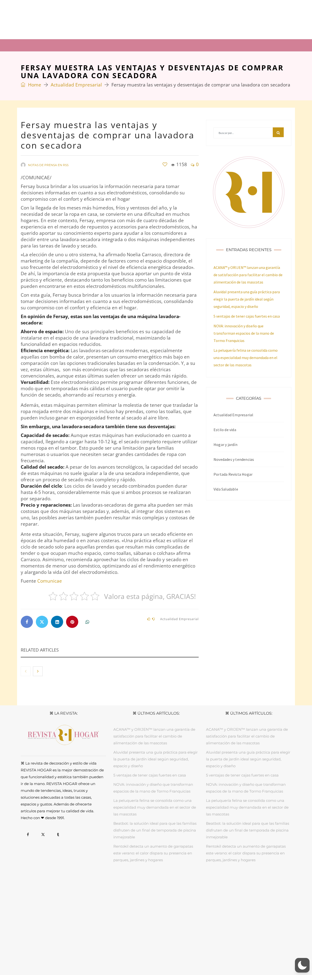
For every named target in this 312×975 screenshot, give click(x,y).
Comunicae (49, 581)
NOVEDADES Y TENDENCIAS (210, 883)
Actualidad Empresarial (76, 85)
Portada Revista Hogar (233, 474)
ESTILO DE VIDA (139, 883)
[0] (165, 164)
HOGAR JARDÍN (111, 883)
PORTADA (87, 883)
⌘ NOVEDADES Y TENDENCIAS (237, 45)
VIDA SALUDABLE (170, 883)
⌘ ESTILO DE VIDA (127, 45)
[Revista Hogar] (69, 19)
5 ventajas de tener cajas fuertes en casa (247, 316)
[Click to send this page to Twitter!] (42, 622)
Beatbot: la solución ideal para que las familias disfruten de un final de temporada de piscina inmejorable (154, 830)
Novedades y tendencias (234, 459)
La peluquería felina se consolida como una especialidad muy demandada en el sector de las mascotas (246, 357)
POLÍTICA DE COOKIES (190, 954)
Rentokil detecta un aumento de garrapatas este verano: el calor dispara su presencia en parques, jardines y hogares (153, 853)
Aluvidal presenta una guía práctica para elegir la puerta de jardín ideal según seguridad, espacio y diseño (247, 299)
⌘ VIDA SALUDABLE (175, 45)
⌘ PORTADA (37, 45)
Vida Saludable (226, 489)
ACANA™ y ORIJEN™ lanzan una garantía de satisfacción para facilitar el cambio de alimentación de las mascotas (248, 274)
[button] (302, 965)
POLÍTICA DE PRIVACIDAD (148, 954)
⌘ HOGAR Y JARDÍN (79, 45)
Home (34, 85)
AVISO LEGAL (114, 954)
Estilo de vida (225, 429)
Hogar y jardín (225, 444)
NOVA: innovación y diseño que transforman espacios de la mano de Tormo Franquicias (244, 333)
